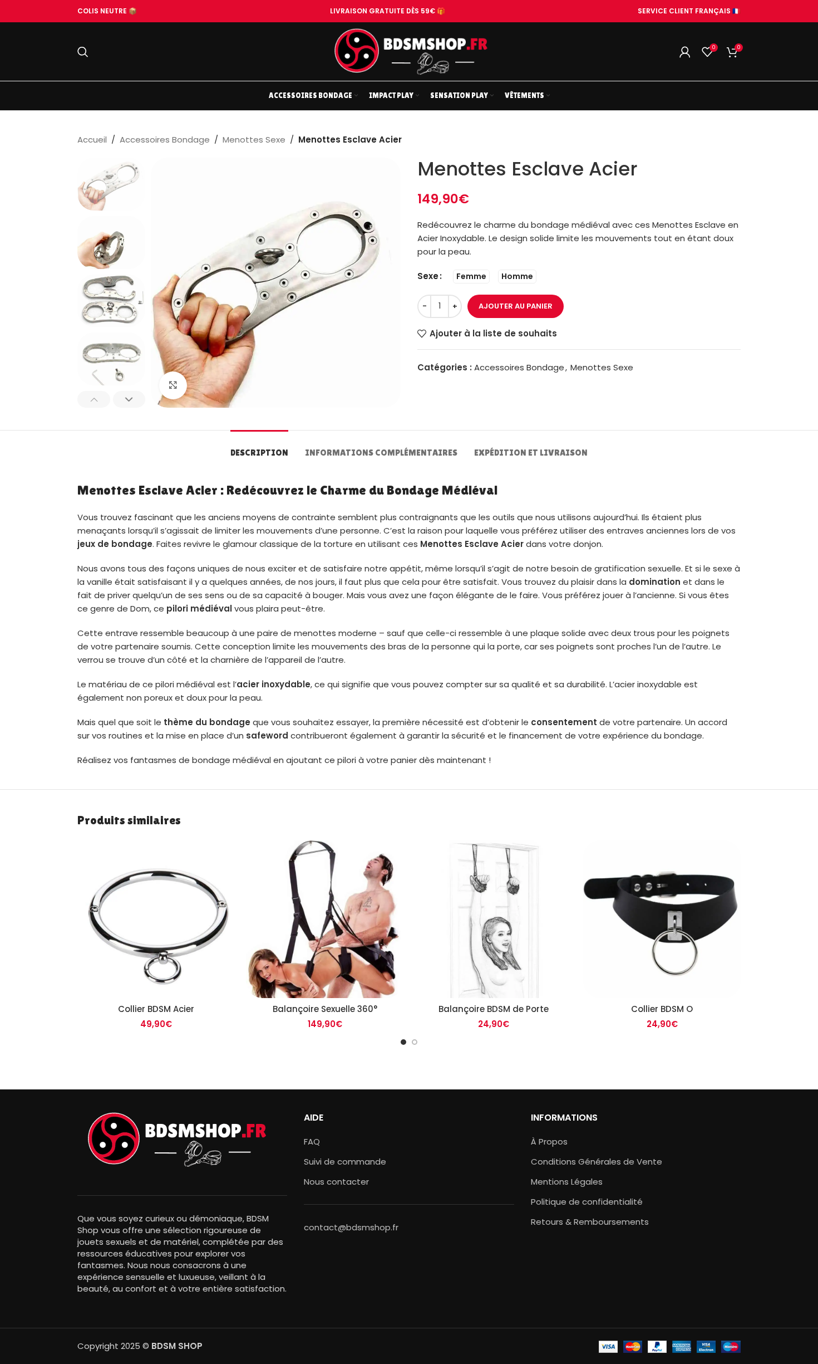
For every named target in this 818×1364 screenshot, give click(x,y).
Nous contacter (336, 1181)
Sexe (427, 276)
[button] (93, 399)
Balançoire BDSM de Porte (493, 1009)
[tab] (259, 447)
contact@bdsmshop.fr (351, 1227)
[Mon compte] (685, 52)
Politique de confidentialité (587, 1201)
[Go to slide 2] (414, 1042)
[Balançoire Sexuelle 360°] (324, 919)
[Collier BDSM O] (662, 919)
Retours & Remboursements (590, 1222)
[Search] (83, 52)
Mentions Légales (567, 1181)
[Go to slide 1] (403, 1042)
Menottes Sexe (254, 139)
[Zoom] (173, 385)
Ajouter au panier (516, 306)
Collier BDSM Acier (156, 1009)
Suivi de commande (345, 1161)
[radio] (471, 276)
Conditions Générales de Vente (596, 1161)
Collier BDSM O (662, 1009)
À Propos (549, 1141)
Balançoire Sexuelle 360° (325, 1009)
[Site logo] (409, 51)
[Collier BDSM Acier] (156, 919)
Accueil (92, 139)
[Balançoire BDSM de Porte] (493, 919)
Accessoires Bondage (165, 139)
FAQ (312, 1141)
